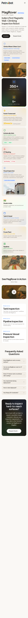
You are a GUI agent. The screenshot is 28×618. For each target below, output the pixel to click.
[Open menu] (24, 2)
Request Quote (17, 36)
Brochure (5, 36)
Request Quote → (14, 431)
